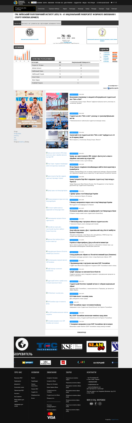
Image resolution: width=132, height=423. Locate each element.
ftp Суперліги (17, 396)
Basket (33, 378)
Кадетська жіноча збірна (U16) (72, 410)
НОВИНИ (39, 3)
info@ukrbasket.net (93, 384)
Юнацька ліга (50, 398)
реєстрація (91, 3)
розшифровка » (113, 85)
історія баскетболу (103, 3)
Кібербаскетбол (35, 395)
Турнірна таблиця (54, 8)
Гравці (87, 8)
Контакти (16, 393)
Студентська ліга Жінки (53, 395)
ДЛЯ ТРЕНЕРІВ (68, 3)
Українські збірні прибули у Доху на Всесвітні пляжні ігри (89, 242)
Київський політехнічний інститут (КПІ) (29, 39)
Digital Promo (115, 419)
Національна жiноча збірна (73, 382)
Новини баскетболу (34, 385)
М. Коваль (106, 56)
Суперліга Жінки (51, 381)
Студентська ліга (74, 94)
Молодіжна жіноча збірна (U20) (73, 391)
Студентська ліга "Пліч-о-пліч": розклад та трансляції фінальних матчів (92, 117)
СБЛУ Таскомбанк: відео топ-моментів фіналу (85, 305)
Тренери (101, 8)
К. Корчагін (106, 59)
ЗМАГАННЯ (51, 3)
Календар (72, 8)
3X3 (62, 3)
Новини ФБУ (34, 389)
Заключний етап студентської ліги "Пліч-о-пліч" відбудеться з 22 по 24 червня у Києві (92, 136)
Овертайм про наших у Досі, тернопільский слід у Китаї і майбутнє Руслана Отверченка (92, 231)
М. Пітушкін (106, 57)
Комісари (114, 8)
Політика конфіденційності (51, 405)
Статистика (41, 8)
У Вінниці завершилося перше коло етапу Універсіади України (91, 202)
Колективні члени (19, 387)
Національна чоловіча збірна (72, 378)
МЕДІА (85, 3)
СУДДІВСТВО (77, 3)
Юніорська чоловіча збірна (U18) (73, 396)
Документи (17, 384)
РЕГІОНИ (57, 3)
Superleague (34, 381)
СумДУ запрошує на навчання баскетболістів (85, 272)
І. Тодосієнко (106, 52)
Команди (80, 8)
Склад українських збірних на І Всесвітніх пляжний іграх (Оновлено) (93, 254)
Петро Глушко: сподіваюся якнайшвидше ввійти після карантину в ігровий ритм (93, 168)
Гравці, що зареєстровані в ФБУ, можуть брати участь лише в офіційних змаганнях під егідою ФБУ (91, 157)
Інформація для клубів (18, 405)
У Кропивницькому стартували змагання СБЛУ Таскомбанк (90, 263)
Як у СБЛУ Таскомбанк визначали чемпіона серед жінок (89, 315)
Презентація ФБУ (19, 390)
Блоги (33, 398)
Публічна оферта (51, 409)
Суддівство (34, 392)
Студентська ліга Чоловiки (51, 391)
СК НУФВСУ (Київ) (68, 42)
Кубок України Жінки (52, 387)
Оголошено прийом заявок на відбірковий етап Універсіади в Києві (93, 211)
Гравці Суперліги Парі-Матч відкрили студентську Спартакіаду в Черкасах (92, 180)
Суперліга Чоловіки (52, 378)
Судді (107, 8)
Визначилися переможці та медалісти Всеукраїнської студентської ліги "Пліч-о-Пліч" (93, 98)
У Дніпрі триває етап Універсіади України (84, 194)
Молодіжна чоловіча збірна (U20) (73, 386)
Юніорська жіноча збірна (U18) (72, 400)
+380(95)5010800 (92, 382)
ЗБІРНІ (45, 3)
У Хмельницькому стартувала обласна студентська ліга (89, 221)
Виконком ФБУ (18, 378)
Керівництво (17, 381)
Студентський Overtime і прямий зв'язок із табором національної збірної (92, 285)
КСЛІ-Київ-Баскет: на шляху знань (81, 296)
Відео (71, 302)
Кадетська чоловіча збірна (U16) (73, 405)
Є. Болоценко (107, 54)
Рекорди (93, 8)
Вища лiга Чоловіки (52, 384)
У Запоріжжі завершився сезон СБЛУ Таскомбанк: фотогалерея (91, 324)
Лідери (65, 8)
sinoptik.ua (21, 142)
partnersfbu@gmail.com (94, 387)
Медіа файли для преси (19, 400)
